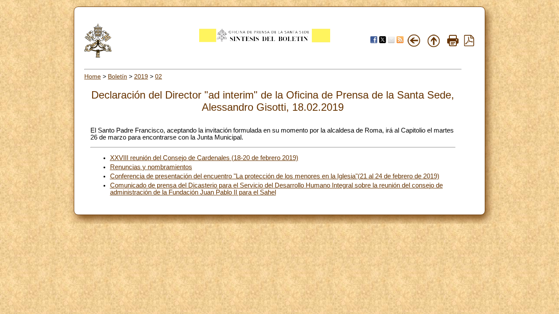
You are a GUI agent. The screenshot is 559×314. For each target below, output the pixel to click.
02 (158, 76)
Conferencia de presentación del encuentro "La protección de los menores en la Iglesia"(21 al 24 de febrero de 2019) (274, 176)
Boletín (117, 76)
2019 (141, 76)
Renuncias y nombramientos (151, 167)
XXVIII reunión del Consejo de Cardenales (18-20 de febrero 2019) (204, 157)
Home (92, 76)
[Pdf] (469, 44)
